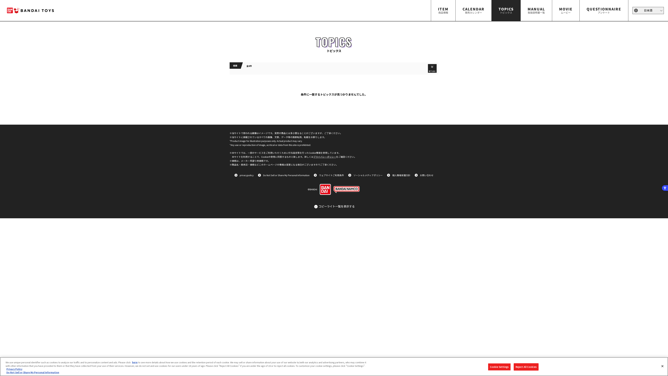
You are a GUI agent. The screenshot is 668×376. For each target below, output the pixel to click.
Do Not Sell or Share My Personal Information (286, 175)
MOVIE (565, 10)
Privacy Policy (14, 369)
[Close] (662, 366)
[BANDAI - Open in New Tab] (325, 189)
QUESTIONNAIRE (604, 10)
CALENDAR (473, 10)
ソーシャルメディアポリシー (368, 175)
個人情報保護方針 (401, 175)
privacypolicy (247, 175)
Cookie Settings (499, 367)
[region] (334, 366)
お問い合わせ (427, 175)
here (135, 362)
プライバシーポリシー (324, 156)
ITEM (443, 10)
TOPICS (506, 10)
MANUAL (536, 10)
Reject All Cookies (526, 367)
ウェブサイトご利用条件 (331, 175)
